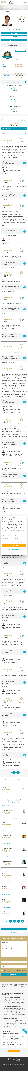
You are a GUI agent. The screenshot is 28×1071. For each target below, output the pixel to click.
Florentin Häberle (6, 881)
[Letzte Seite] (22, 921)
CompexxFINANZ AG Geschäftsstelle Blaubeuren (13, 818)
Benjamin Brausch (6, 843)
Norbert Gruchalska (6, 805)
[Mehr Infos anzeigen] (7, 55)
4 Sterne (16, 53)
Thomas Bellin (5, 869)
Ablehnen (14, 553)
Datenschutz (22, 1064)
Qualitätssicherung (15, 1064)
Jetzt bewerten (14, 33)
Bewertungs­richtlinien (7, 1064)
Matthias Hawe (5, 831)
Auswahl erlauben (14, 549)
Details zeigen (21, 542)
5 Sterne (16, 50)
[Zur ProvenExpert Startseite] (8, 2)
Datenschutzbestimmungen (14, 978)
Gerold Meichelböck (6, 894)
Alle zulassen (14, 545)
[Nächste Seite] (18, 772)
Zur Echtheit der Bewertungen (14, 29)
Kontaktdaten (13, 45)
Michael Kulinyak (6, 907)
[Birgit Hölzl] (7, 21)
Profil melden (21, 988)
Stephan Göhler (5, 856)
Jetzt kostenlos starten (14, 1050)
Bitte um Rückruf (7, 970)
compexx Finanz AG (6, 783)
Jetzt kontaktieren (14, 40)
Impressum (14, 1065)
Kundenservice (5, 75)
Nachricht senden (14, 974)
